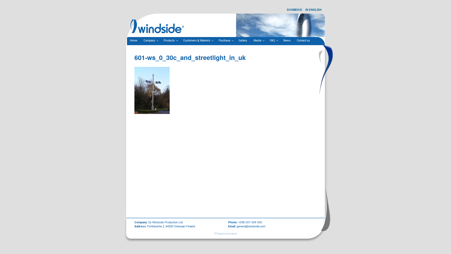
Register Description (226, 233)
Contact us (303, 40)
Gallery (243, 40)
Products (169, 40)
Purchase (224, 40)
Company (149, 40)
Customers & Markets (196, 40)
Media (257, 40)
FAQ (272, 40)
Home (133, 40)
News (287, 40)
